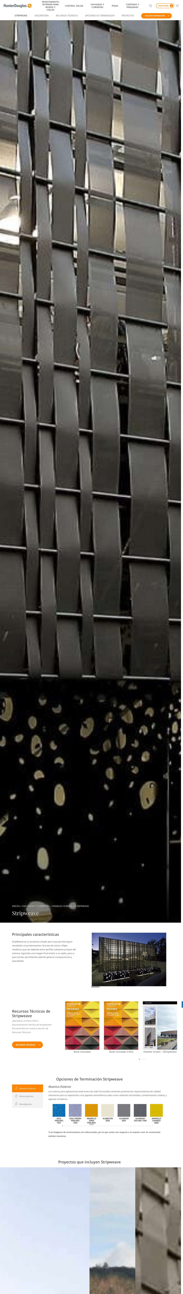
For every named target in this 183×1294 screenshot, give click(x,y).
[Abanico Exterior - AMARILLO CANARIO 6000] (156, 1114)
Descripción (42, 15)
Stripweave (21, 15)
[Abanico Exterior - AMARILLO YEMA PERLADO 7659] (91, 1114)
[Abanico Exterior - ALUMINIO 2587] (124, 1114)
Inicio (16, 906)
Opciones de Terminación (99, 15)
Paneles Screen (62, 906)
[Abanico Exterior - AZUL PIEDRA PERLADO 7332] (75, 1114)
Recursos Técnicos (67, 15)
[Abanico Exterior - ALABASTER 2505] (107, 1114)
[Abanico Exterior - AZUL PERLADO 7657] (59, 1114)
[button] (177, 5)
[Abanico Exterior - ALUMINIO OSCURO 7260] (140, 1114)
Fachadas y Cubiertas (36, 906)
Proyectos (128, 15)
